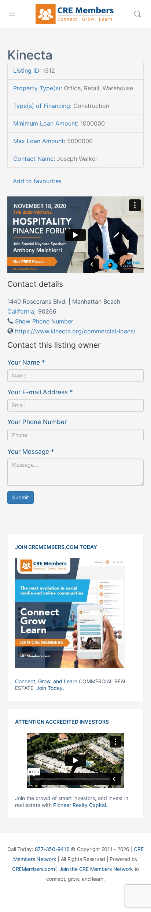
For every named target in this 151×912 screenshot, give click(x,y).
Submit (20, 497)
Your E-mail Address (40, 392)
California (20, 311)
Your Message (30, 451)
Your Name (26, 362)
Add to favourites (37, 181)
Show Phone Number (44, 321)
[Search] (137, 14)
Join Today (49, 688)
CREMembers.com (33, 869)
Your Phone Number (37, 422)
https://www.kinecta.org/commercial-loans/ (75, 331)
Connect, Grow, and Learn (46, 681)
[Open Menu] (11, 13)
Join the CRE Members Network (96, 869)
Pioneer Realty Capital (79, 805)
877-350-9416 (52, 849)
